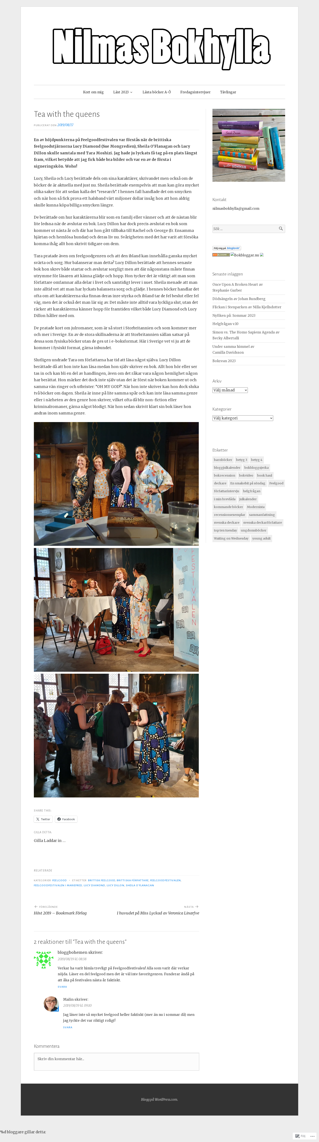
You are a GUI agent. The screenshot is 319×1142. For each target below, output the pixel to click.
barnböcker (223, 460)
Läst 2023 (121, 92)
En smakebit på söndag (247, 483)
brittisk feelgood (101, 880)
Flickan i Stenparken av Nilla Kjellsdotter (246, 307)
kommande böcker (228, 507)
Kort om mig (93, 92)
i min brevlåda (224, 499)
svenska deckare (226, 523)
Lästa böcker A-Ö (157, 92)
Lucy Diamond (94, 885)
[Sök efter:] (248, 229)
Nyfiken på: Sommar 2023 (233, 316)
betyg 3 (241, 460)
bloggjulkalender (227, 468)
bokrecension (224, 475)
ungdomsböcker (253, 530)
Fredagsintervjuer (195, 92)
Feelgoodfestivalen (165, 880)
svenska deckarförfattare (262, 523)
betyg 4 (256, 460)
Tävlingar (228, 92)
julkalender (248, 499)
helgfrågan (251, 491)
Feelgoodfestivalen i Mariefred (58, 885)
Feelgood (59, 880)
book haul (264, 475)
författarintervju (226, 491)
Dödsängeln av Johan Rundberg (238, 299)
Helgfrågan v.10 (225, 324)
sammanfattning (262, 515)
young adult (261, 538)
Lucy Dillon (115, 885)
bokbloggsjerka (256, 468)
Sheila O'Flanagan (140, 885)
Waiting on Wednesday (231, 538)
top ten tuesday (225, 530)
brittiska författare (133, 880)
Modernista (256, 507)
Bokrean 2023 (224, 361)
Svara (62, 986)
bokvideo (246, 475)
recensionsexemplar (229, 515)
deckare (220, 483)
